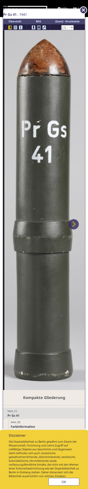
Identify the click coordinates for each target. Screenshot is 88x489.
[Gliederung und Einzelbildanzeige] (10, 27)
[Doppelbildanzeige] (39, 27)
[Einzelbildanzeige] (33, 27)
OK (64, 482)
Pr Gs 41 (13, 415)
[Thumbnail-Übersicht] (15, 27)
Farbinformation (23, 427)
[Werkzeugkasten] (44, 27)
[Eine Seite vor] (74, 224)
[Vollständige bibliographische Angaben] (20, 27)
